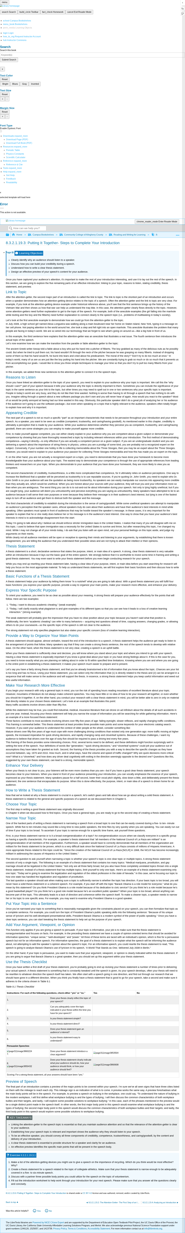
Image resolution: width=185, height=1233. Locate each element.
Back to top (11, 1202)
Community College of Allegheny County (84, 235)
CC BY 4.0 (87, 1193)
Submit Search (9, 60)
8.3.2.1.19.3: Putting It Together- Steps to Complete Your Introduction (36, 1193)
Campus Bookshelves (43, 235)
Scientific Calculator (15, 157)
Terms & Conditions (77, 1228)
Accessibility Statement (99, 1228)
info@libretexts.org (153, 1228)
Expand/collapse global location (177, 234)
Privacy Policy (60, 1228)
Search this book (8, 50)
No (50, 1211)
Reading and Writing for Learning (129, 235)
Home (19, 235)
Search (10, 228)
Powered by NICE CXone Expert (48, 1222)
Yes (39, 1211)
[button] (11, 179)
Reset (5, 79)
